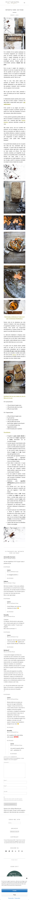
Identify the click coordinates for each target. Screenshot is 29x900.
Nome (5, 780)
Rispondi (7, 567)
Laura (9, 570)
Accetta (14, 890)
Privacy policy (11, 898)
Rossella (6, 615)
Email (5, 786)
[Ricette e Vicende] (13, 4)
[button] (27, 878)
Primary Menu (24, 3)
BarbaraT (6, 650)
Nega (14, 894)
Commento (6, 762)
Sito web (5, 791)
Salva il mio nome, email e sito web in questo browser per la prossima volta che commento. (13, 799)
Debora (6, 581)
